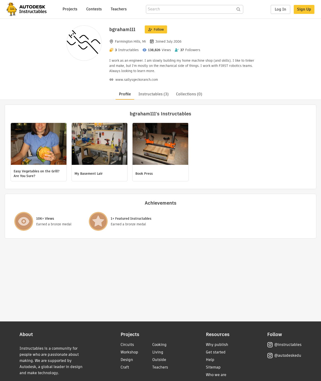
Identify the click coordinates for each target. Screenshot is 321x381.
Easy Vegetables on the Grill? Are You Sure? (36, 173)
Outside (159, 359)
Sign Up (304, 9)
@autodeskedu (287, 355)
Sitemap (213, 367)
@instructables (287, 344)
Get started (216, 352)
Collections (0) (189, 94)
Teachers (119, 9)
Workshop (129, 352)
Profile (125, 94)
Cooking (159, 344)
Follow (159, 29)
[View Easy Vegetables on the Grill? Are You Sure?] (39, 144)
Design (127, 359)
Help (210, 359)
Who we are (216, 374)
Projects (70, 9)
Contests (94, 9)
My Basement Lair (88, 173)
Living (157, 352)
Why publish (217, 344)
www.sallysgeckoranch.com (136, 79)
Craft (125, 367)
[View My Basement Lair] (99, 144)
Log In (280, 9)
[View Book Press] (160, 144)
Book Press (144, 173)
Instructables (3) (153, 94)
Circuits (127, 344)
